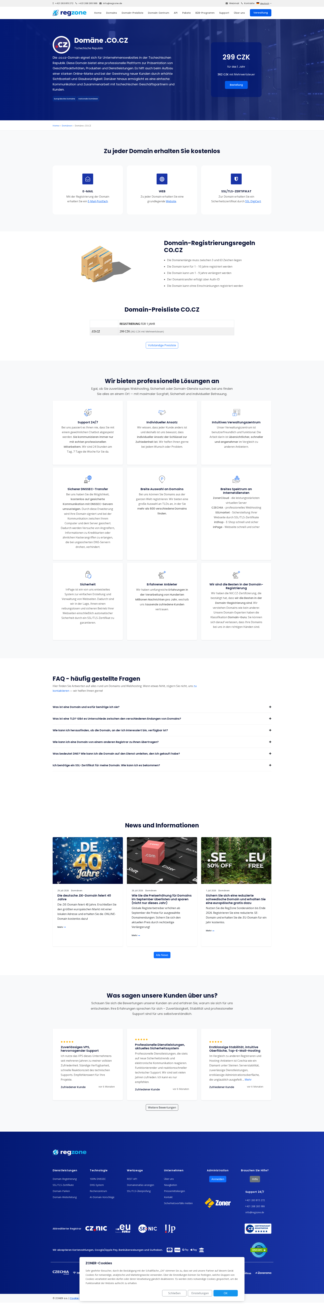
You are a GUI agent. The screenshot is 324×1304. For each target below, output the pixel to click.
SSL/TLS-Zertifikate (63, 1185)
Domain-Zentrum (158, 13)
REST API (132, 1178)
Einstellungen (200, 1293)
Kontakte (249, 3)
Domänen (67, 125)
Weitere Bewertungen (162, 1107)
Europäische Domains (64, 98)
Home (97, 13)
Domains (111, 13)
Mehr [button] (247, 1079)
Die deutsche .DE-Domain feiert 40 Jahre (84, 897)
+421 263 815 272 (64, 3)
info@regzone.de (112, 3)
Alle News (162, 955)
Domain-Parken (61, 1191)
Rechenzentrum (98, 1191)
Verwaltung (260, 12)
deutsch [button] (264, 3)
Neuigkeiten (170, 1185)
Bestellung (236, 85)
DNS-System (97, 1185)
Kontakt (168, 1197)
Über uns (239, 13)
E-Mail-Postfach (98, 201)
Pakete (186, 13)
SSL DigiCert (253, 201)
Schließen (174, 1293)
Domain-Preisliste (132, 13)
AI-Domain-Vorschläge (102, 1197)
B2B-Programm (204, 13)
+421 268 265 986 (87, 3)
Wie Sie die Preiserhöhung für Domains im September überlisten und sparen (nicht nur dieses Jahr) (162, 899)
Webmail (234, 3)
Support (224, 13)
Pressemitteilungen (174, 1191)
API (176, 13)
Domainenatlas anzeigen (140, 1185)
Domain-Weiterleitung (65, 1197)
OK (225, 1293)
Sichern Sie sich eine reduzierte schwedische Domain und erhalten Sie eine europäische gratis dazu (236, 899)
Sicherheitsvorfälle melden (178, 1203)
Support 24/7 (254, 1192)
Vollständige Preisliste (162, 345)
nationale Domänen (88, 98)
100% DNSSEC (98, 1178)
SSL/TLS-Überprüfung (139, 1191)
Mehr (60, 927)
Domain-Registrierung (65, 1178)
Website (171, 201)
